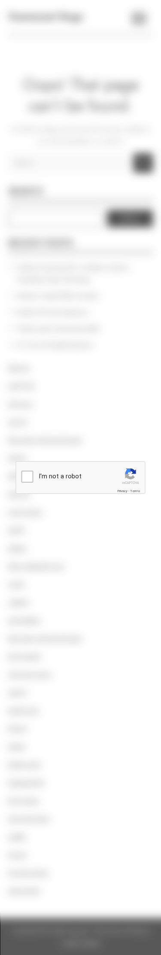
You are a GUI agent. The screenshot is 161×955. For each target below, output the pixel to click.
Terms (135, 491)
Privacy (122, 491)
